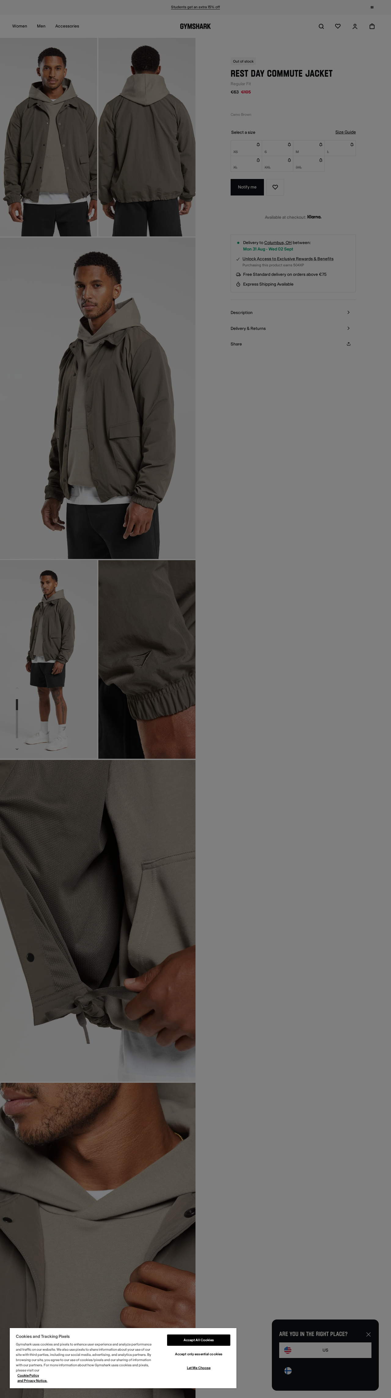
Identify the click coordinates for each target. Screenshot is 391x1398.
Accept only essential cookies (198, 1354)
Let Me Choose (198, 1368)
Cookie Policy (28, 1375)
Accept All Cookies (199, 1340)
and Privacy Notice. (32, 1380)
